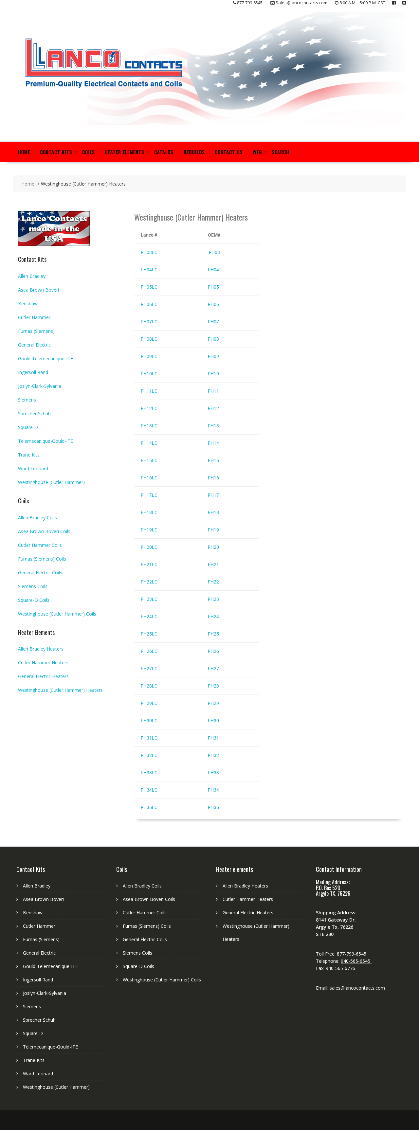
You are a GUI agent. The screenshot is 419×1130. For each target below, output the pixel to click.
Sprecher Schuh (34, 413)
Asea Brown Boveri (38, 290)
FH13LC (149, 425)
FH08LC (149, 339)
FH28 (213, 686)
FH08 (213, 339)
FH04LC (149, 269)
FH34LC (149, 790)
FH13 (213, 425)
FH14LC (149, 443)
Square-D (28, 427)
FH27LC (149, 668)
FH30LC (149, 720)
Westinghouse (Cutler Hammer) (51, 482)
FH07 (213, 321)
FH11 (213, 391)
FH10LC (149, 373)
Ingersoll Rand (33, 372)
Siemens (27, 400)
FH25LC (149, 634)
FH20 (213, 547)
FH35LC (149, 807)
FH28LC (149, 686)
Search (280, 151)
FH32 (213, 755)
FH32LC (149, 755)
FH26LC (149, 651)
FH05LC (149, 287)
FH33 (213, 772)
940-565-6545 (356, 961)
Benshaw (28, 303)
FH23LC (149, 599)
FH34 (213, 790)
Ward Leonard (33, 468)
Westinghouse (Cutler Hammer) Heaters (60, 690)
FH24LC (149, 616)
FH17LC (149, 495)
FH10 (213, 373)
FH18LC (149, 512)
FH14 (213, 443)
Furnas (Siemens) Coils (42, 559)
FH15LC (149, 460)
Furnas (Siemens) (36, 331)
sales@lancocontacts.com (357, 988)
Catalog (164, 151)
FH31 (213, 738)
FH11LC (149, 391)
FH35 (213, 807)
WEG (257, 151)
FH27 (213, 668)
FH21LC (149, 564)
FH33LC (149, 772)
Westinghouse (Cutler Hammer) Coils (57, 614)
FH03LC (149, 252)
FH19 (213, 529)
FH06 (213, 304)
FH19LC (149, 529)
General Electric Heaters (43, 676)
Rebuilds (194, 151)
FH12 (213, 408)
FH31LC (149, 738)
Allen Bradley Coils (37, 517)
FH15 (213, 460)
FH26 (213, 651)
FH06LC (149, 304)
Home (24, 151)
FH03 (214, 252)
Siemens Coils (32, 586)
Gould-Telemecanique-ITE (45, 358)
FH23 (213, 599)
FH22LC (149, 581)
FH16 (213, 477)
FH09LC (149, 356)
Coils (88, 151)
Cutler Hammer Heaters (43, 662)
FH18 (213, 512)
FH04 (213, 269)
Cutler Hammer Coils (40, 545)
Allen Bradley (32, 276)
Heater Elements (124, 151)
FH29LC (149, 703)
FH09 (213, 356)
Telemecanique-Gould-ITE (45, 441)
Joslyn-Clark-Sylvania (39, 386)
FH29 (213, 703)
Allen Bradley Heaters (41, 649)
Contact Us (229, 151)
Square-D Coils (33, 600)
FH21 (213, 564)
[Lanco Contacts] (209, 123)
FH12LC (149, 408)
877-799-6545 (351, 954)
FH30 (213, 720)
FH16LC (149, 477)
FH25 (213, 634)
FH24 (213, 616)
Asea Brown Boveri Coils (44, 531)
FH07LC (149, 321)
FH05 (213, 287)
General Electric (34, 345)
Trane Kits (29, 455)
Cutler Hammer (34, 317)
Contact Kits (56, 151)
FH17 (213, 495)
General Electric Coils (40, 572)
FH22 (213, 581)
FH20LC (149, 547)
